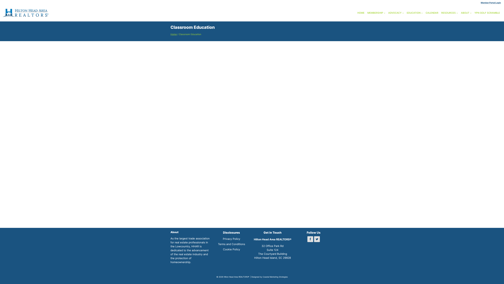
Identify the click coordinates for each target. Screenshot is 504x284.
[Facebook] (310, 239)
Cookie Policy (231, 249)
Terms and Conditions (231, 244)
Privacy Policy (231, 238)
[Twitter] (317, 239)
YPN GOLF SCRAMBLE (487, 12)
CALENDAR (432, 12)
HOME (360, 12)
